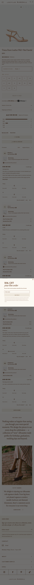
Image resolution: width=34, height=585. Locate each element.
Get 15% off (17, 295)
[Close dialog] (33, 279)
